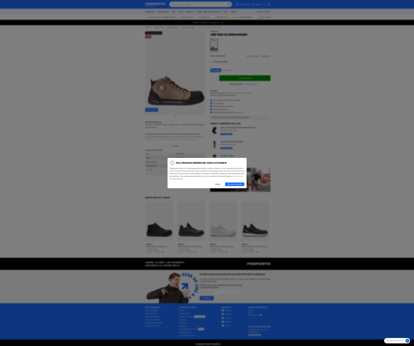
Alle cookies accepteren (234, 184)
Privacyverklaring (237, 176)
